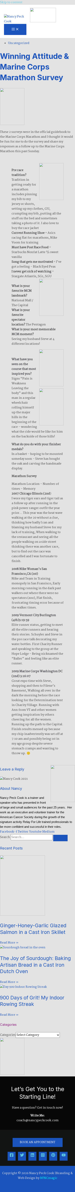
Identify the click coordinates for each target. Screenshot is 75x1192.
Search (5, 837)
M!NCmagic (48, 1178)
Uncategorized (18, 43)
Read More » (9, 942)
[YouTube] (64, 1156)
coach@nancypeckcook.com (38, 1120)
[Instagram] (43, 1156)
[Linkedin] (32, 1156)
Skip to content (11, 2)
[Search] (60, 838)
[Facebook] (12, 1156)
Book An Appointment (37, 1142)
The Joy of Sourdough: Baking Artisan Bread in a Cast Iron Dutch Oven (35, 964)
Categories (8, 1035)
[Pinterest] (53, 1156)
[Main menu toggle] (15, 29)
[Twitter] (22, 1156)
